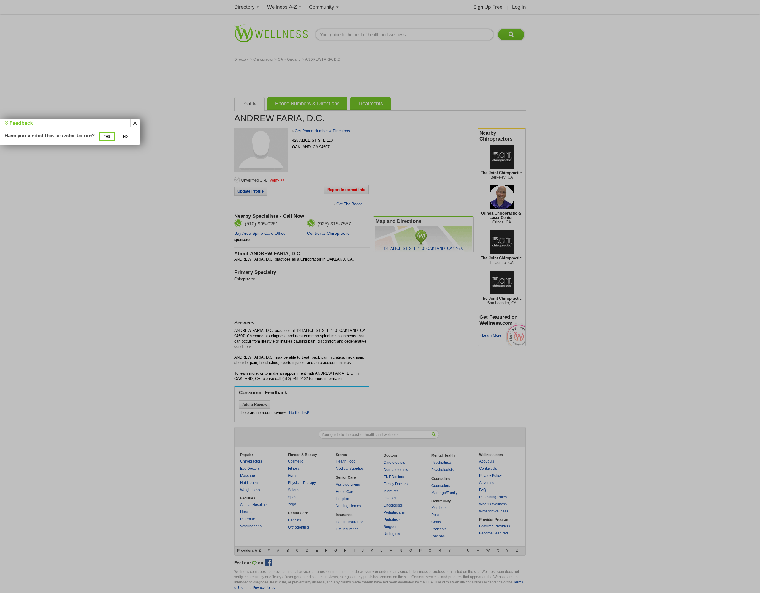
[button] (107, 136)
